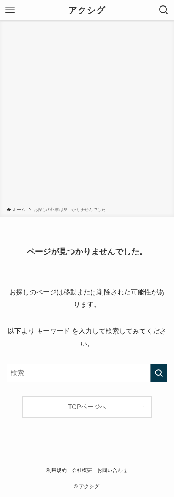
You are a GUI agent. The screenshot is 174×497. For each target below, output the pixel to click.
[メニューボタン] (10, 10)
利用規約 (56, 470)
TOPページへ (87, 407)
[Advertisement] (87, 115)
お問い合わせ (112, 470)
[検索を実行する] (158, 373)
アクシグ (87, 10)
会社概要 (82, 470)
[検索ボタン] (164, 10)
